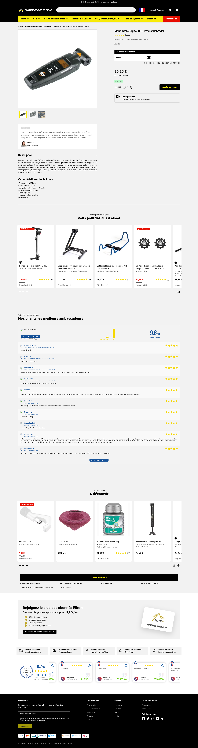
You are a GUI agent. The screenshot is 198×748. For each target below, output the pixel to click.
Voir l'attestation (30, 336)
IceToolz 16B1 (64, 542)
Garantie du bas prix (165, 649)
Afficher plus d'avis (99, 460)
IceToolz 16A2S (25, 542)
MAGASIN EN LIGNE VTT (31, 583)
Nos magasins (147, 709)
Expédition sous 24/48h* (68, 649)
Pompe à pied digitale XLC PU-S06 (33, 266)
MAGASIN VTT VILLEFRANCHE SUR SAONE (37, 588)
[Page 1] (20, 565)
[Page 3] (27, 565)
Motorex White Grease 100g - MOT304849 (108, 543)
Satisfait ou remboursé (133, 649)
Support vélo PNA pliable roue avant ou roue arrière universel (74, 267)
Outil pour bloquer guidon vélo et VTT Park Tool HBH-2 (112, 267)
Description (25, 155)
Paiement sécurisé (98, 649)
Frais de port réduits (32, 649)
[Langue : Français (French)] (142, 9)
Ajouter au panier (169, 87)
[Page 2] (23, 565)
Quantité (117, 87)
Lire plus (117, 44)
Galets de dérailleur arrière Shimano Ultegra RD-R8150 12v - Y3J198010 (150, 267)
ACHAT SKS (67, 588)
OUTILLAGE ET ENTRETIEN (72, 583)
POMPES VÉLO (108, 583)
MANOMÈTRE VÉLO (151, 583)
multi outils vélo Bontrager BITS (148, 542)
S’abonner (25, 726)
